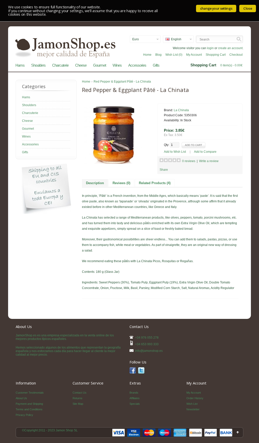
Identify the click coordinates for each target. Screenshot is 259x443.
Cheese (81, 65)
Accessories (137, 65)
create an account (230, 48)
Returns (77, 398)
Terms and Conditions (29, 409)
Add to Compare (205, 151)
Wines (117, 65)
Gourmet (99, 65)
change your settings (216, 8)
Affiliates (135, 398)
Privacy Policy (24, 414)
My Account (194, 54)
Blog (158, 54)
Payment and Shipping (29, 403)
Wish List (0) (173, 54)
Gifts (156, 65)
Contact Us (80, 392)
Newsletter (193, 409)
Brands (134, 392)
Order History (194, 398)
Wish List (192, 403)
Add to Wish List (175, 151)
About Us (21, 398)
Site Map (78, 403)
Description (95, 183)
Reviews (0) (121, 183)
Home (147, 54)
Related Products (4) (154, 183)
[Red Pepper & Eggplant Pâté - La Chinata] (113, 163)
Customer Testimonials (30, 392)
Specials (135, 403)
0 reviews (188, 161)
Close (247, 8)
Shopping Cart (216, 54)
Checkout (236, 54)
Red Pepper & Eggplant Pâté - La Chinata (122, 81)
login (210, 48)
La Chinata (181, 110)
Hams (20, 65)
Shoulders (38, 65)
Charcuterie (60, 65)
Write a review (209, 161)
